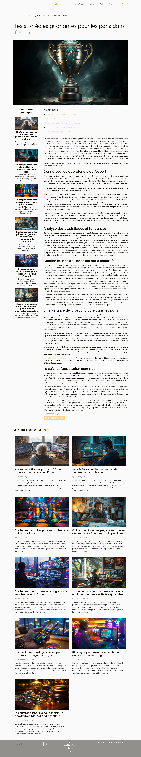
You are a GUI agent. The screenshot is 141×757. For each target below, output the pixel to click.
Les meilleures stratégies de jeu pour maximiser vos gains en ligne (38, 653)
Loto (64, 4)
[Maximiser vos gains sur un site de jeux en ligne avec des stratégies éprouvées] (26, 294)
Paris (101, 4)
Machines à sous (78, 4)
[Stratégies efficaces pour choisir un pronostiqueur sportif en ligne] (26, 123)
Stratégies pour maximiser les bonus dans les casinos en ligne (96, 653)
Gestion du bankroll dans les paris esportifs (63, 123)
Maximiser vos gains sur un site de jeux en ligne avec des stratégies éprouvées (26, 307)
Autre (111, 4)
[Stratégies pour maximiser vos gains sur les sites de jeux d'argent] (26, 260)
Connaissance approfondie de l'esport (61, 115)
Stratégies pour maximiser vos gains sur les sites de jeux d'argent (26, 273)
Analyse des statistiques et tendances (61, 119)
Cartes (91, 4)
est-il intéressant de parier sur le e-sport (59, 358)
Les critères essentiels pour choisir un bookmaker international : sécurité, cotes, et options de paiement (39, 716)
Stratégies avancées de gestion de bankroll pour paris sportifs (26, 168)
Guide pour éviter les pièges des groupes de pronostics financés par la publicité (26, 237)
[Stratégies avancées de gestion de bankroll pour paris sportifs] (26, 155)
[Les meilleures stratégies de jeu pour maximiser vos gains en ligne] (42, 633)
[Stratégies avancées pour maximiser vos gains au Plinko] (26, 190)
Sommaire (52, 109)
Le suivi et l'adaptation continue (59, 132)
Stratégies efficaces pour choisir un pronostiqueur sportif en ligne (26, 136)
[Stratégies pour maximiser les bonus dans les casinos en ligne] (99, 633)
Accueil (15, 16)
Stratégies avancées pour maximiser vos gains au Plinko (26, 202)
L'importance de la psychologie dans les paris (64, 127)
